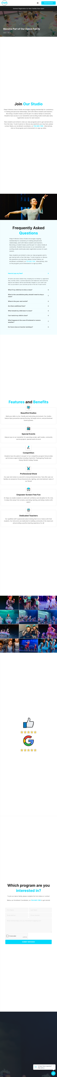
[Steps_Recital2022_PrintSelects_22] (9, 631)
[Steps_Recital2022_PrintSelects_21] (28, 631)
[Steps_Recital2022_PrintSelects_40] (47, 603)
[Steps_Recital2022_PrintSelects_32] (9, 617)
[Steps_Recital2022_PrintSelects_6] (9, 603)
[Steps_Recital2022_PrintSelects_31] (28, 617)
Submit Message (28, 942)
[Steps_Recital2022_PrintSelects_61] (47, 646)
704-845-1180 (30, 261)
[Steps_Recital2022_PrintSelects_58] (28, 603)
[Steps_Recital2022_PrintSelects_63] (28, 646)
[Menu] (37, 3)
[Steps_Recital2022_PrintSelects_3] (47, 631)
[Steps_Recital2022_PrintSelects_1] (9, 646)
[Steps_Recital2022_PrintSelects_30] (47, 617)
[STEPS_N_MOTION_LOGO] (4, 3)
